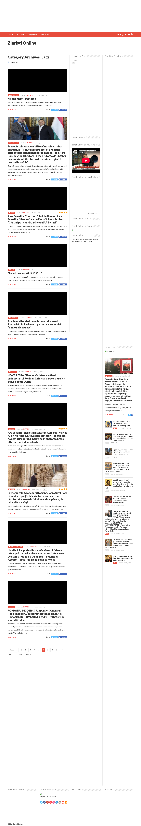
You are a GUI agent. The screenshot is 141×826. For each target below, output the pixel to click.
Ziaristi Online (22, 43)
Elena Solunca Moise (16, 546)
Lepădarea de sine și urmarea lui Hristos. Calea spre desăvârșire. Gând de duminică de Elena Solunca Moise (119, 484)
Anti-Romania (14, 143)
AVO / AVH (13, 317)
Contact (20, 35)
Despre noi (32, 35)
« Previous (13, 650)
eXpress (30, 95)
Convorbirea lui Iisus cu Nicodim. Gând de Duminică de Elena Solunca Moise (122, 499)
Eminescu (13, 372)
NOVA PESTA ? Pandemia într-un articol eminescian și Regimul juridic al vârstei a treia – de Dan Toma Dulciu (36, 378)
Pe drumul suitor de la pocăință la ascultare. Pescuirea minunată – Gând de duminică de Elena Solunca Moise (117, 467)
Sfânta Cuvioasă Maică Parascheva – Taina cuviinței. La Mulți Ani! (121, 424)
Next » (28, 654)
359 (20, 654)
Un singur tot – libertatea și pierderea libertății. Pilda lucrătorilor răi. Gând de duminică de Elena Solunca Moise (119, 543)
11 (10, 654)
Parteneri (45, 35)
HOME (10, 35)
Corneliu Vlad (14, 95)
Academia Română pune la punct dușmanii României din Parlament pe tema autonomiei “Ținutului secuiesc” (34, 324)
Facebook (64, 109)
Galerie (12, 212)
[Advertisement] (70, 15)
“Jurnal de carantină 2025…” (25, 273)
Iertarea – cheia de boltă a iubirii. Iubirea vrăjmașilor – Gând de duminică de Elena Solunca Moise (123, 452)
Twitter (55, 109)
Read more (12, 109)
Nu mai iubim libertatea (22, 98)
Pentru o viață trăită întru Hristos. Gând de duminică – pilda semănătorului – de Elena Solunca (123, 437)
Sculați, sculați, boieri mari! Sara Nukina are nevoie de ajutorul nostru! (123, 558)
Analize (109, 376)
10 (61, 650)
